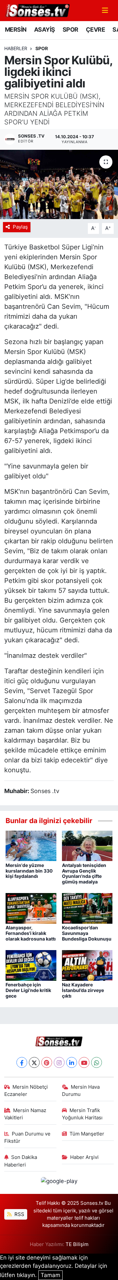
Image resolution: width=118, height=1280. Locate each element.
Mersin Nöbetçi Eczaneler (26, 1090)
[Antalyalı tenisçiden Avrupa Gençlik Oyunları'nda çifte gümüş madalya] (87, 845)
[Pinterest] (46, 1062)
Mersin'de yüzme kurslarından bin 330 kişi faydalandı (29, 870)
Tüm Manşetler (86, 1134)
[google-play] (59, 1182)
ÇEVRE (95, 29)
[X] (34, 1062)
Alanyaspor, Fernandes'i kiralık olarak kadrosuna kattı (31, 933)
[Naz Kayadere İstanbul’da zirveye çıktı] (87, 965)
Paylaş (20, 227)
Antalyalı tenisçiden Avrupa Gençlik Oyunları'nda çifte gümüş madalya (84, 873)
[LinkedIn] (71, 1062)
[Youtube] (84, 1062)
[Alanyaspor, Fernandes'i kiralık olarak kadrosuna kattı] (31, 908)
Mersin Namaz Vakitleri (25, 1114)
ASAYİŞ (44, 29)
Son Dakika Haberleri (20, 1161)
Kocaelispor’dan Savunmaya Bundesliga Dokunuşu (86, 933)
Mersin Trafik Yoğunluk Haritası (82, 1114)
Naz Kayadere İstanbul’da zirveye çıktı (83, 990)
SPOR (70, 29)
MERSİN (15, 29)
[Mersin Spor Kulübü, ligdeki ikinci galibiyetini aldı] (59, 184)
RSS (18, 1214)
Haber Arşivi (84, 1157)
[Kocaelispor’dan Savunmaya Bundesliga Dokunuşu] (87, 908)
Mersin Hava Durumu (81, 1090)
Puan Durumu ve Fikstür (27, 1137)
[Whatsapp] (96, 1062)
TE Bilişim (77, 1244)
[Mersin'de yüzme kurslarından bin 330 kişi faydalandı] (31, 845)
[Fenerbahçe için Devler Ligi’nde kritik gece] (31, 965)
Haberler (15, 48)
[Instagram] (59, 1062)
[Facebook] (21, 1062)
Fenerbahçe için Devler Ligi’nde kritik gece (28, 990)
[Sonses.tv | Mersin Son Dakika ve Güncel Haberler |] (37, 10)
